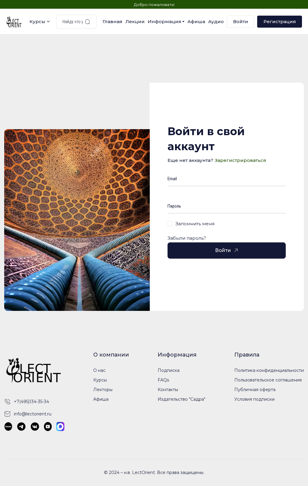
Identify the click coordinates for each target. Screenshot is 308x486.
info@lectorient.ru (32, 414)
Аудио (216, 21)
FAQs (163, 380)
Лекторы (102, 389)
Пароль (174, 206)
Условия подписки (254, 399)
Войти (240, 21)
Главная (112, 21)
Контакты (168, 389)
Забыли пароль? (187, 238)
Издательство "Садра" (181, 399)
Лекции (135, 21)
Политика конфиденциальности (269, 370)
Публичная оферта (255, 389)
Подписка (169, 370)
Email (172, 178)
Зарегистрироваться (240, 160)
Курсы (37, 21)
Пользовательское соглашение (268, 380)
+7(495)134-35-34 (31, 401)
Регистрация (279, 21)
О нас (99, 370)
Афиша (196, 21)
